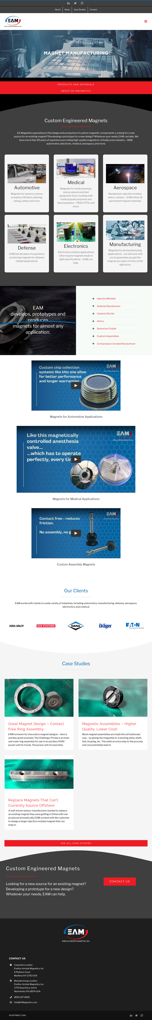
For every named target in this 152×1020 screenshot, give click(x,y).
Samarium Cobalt (106, 328)
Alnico (100, 321)
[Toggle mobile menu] (146, 21)
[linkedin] (131, 1015)
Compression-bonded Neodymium (116, 343)
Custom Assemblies (108, 336)
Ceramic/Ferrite (105, 313)
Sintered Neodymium (108, 306)
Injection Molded (106, 298)
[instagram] (142, 1015)
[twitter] (136, 1015)
